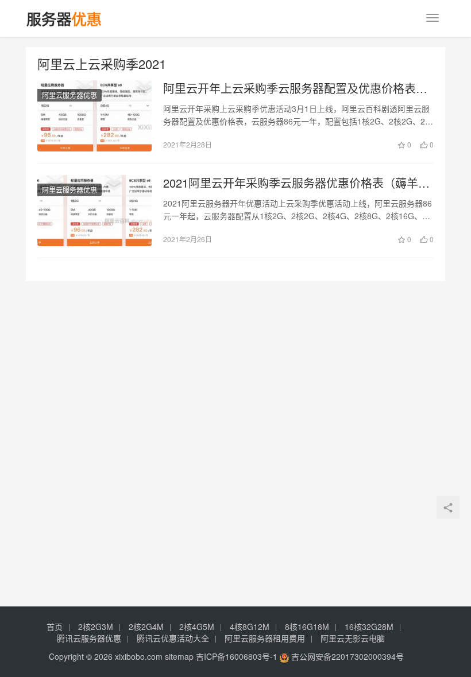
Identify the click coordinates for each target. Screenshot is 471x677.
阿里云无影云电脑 (353, 638)
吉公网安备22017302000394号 (346, 656)
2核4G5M (196, 626)
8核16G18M (307, 626)
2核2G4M (146, 626)
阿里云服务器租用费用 (265, 638)
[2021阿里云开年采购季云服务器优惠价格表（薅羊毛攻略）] (94, 210)
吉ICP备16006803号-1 (236, 656)
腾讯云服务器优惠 (89, 638)
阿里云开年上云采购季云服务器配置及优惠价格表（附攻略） (289, 88)
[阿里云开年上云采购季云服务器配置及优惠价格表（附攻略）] (94, 115)
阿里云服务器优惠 (69, 95)
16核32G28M (369, 626)
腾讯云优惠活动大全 (173, 638)
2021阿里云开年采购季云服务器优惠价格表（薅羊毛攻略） (296, 183)
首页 (55, 626)
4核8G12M (249, 626)
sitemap (179, 656)
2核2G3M (95, 626)
